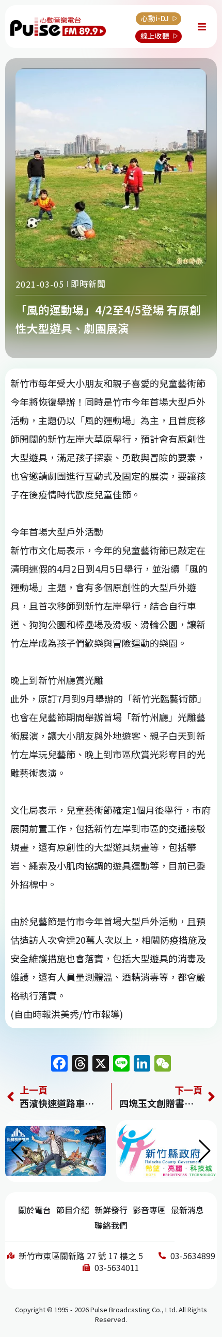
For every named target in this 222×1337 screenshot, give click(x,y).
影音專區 (149, 1210)
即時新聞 (88, 283)
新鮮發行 (111, 1210)
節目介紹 (72, 1210)
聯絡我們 (111, 1225)
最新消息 (187, 1210)
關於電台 (34, 1210)
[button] (205, 1151)
